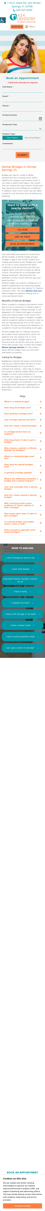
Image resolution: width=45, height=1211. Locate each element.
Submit (22, 155)
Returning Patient (32, 138)
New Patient (12, 138)
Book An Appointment (22, 244)
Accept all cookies (22, 1206)
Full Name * (7, 87)
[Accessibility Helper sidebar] (3, 20)
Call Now (22, 230)
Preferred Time (9, 124)
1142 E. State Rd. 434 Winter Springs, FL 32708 (23, 5)
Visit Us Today (22, 237)
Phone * (6, 106)
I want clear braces (20, 569)
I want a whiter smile (20, 625)
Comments (7, 143)
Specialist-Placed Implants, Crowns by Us (20, 580)
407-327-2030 (23, 10)
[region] (22, 1193)
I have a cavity (20, 591)
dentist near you (34, 291)
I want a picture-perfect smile (20, 636)
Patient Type (8, 134)
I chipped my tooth (20, 603)
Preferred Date (9, 115)
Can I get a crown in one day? (20, 648)
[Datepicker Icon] (40, 118)
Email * (5, 96)
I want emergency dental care (20, 558)
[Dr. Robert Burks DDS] (23, 18)
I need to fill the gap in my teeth (20, 614)
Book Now (17, 27)
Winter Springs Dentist (13, 347)
